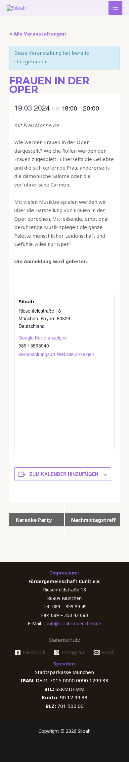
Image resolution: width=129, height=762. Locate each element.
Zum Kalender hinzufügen (63, 474)
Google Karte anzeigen (43, 337)
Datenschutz (64, 640)
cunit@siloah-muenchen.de (72, 623)
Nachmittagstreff (93, 519)
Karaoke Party (34, 519)
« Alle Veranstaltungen (37, 33)
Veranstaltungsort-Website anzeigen (56, 354)
